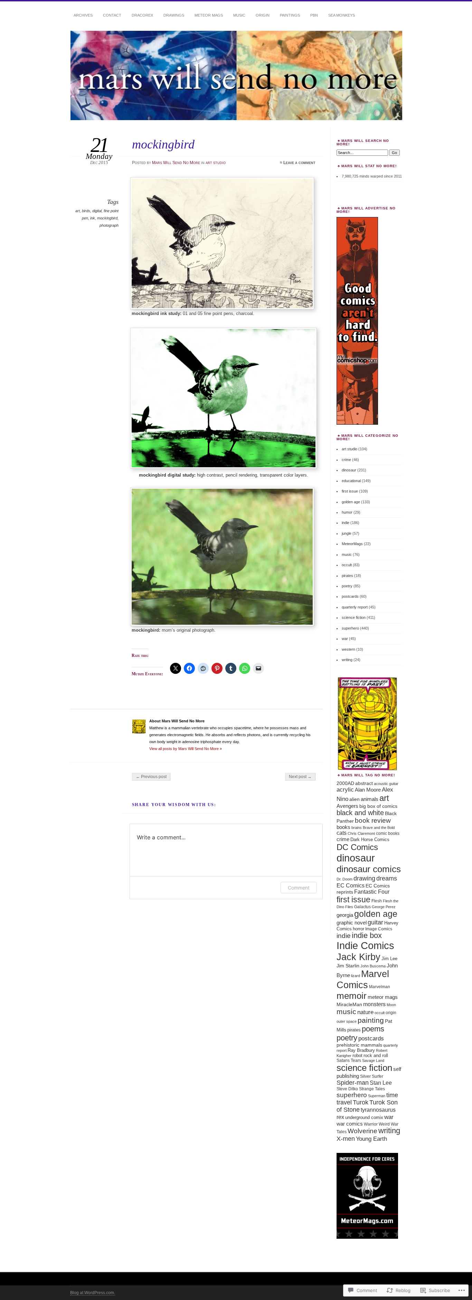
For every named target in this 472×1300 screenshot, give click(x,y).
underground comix (364, 1117)
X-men (346, 1138)
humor (347, 512)
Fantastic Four (371, 892)
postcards (350, 596)
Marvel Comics (363, 979)
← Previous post (151, 776)
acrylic (345, 789)
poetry (347, 586)
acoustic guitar (386, 784)
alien (354, 799)
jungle (346, 533)
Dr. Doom (344, 879)
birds (86, 211)
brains (356, 827)
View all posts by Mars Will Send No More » (185, 749)
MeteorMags (352, 544)
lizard (355, 976)
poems (373, 1028)
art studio (216, 162)
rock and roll (376, 1055)
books (343, 827)
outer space (347, 1021)
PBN (314, 15)
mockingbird (107, 218)
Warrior (371, 1124)
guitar (375, 922)
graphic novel (352, 923)
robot (357, 1055)
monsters (374, 1004)
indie (345, 523)
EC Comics (351, 885)
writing (347, 660)
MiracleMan (349, 1004)
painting (371, 1020)
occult (347, 565)
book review (373, 820)
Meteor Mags (209, 15)
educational (351, 481)
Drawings (173, 15)
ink (92, 218)
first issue (350, 491)
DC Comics (357, 847)
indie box (367, 935)
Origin (263, 15)
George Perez (384, 907)
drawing (364, 878)
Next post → (300, 776)
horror (358, 928)
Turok (360, 1102)
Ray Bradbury (361, 1050)
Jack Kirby (358, 956)
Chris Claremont (361, 833)
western (348, 649)
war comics (350, 1124)
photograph (109, 225)
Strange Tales (372, 1088)
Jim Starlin (348, 965)
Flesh (376, 901)
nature (365, 1012)
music (347, 554)
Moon (391, 1005)
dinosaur (349, 470)
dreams (386, 878)
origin (391, 1012)
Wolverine (362, 1131)
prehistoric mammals (359, 1045)
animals (369, 799)
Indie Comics (365, 945)
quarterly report (355, 607)
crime (346, 460)
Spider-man (353, 1082)
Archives (83, 15)
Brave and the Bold (379, 827)
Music (239, 15)
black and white (360, 812)
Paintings (290, 15)
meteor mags (383, 997)
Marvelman (379, 986)
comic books (387, 833)
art (77, 211)
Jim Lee (389, 958)
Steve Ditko (347, 1088)
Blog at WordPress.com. (92, 1292)
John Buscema (373, 966)
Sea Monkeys (341, 15)
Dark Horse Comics (369, 839)
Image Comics (378, 929)
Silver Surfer (371, 1076)
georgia (345, 915)
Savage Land (373, 1060)
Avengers (347, 806)
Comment (299, 888)
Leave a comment (299, 162)
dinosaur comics (369, 869)
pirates (347, 576)
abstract (364, 783)
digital (97, 211)
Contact (112, 15)
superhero (350, 628)
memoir (352, 996)
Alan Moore (368, 790)
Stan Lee (381, 1083)
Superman (376, 1096)
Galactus (362, 906)
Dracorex (142, 15)
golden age (351, 502)
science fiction (354, 617)
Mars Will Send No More (176, 162)
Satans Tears (349, 1060)
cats (342, 833)
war (345, 639)
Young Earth (371, 1139)
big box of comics (378, 806)
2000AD (345, 783)
